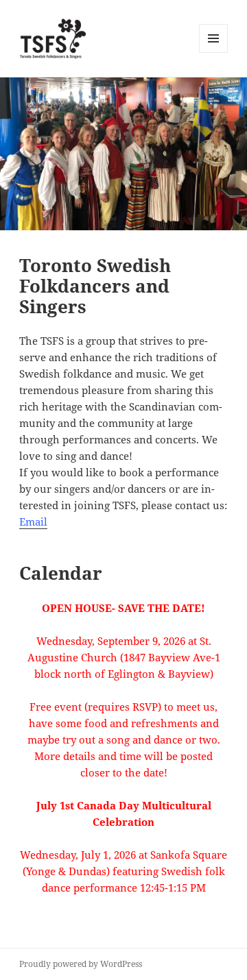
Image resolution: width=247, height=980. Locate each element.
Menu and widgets (214, 52)
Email (33, 521)
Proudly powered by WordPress (80, 964)
